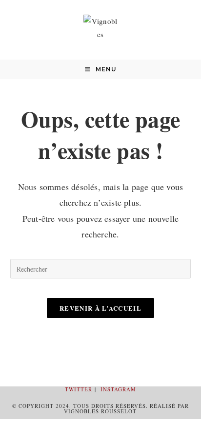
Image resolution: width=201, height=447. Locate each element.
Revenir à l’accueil (100, 308)
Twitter (78, 389)
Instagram (118, 389)
